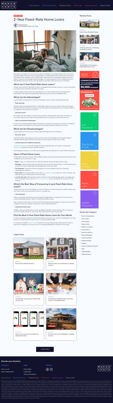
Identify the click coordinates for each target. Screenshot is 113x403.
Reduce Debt (105, 5)
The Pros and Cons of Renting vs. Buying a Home (61, 264)
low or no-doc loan (42, 179)
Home (85, 184)
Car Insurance (85, 229)
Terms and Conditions (30, 374)
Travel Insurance (86, 254)
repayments (17, 147)
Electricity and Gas (49, 5)
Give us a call (5, 369)
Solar (85, 165)
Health (87, 204)
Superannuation (85, 251)
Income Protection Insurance (89, 246)
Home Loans (18, 15)
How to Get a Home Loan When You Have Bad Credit (27, 335)
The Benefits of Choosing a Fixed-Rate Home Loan (27, 299)
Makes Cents (32, 223)
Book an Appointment (7, 371)
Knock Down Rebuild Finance (24, 263)
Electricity (87, 145)
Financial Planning (86, 235)
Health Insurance (91, 5)
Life (87, 126)
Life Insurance (34, 5)
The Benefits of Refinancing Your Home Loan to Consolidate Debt (60, 299)
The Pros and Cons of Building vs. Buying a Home (61, 335)
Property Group (65, 5)
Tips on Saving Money (87, 216)
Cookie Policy (27, 371)
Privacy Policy (27, 369)
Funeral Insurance (86, 238)
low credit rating (49, 173)
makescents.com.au (89, 381)
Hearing (83, 243)
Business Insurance (87, 227)
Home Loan (78, 5)
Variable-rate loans (20, 146)
